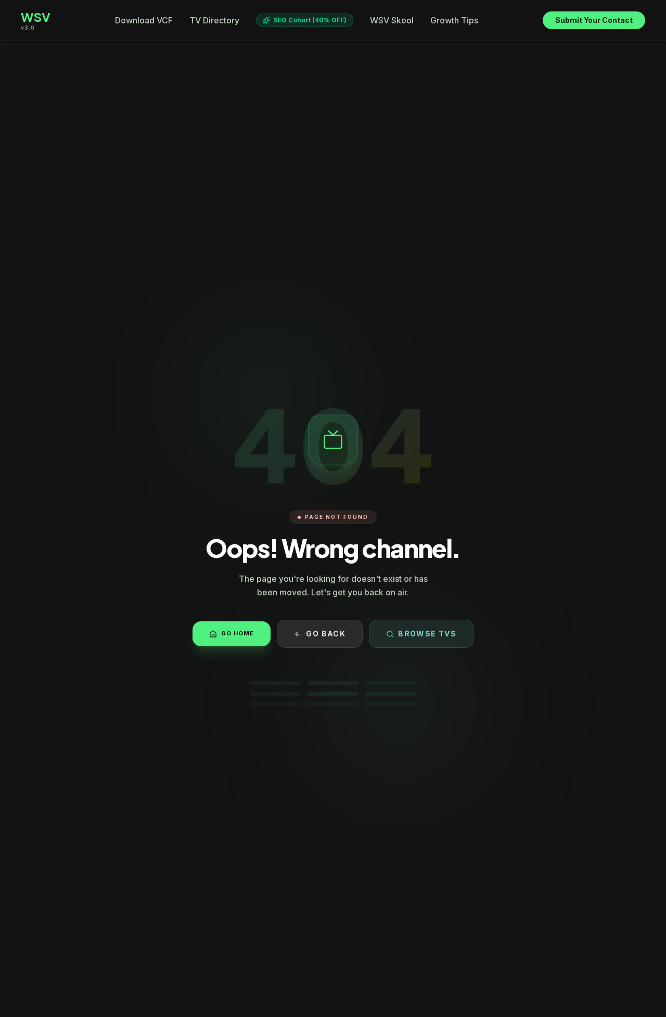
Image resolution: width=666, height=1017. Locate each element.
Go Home (237, 633)
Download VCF (144, 20)
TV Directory (214, 20)
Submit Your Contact (594, 20)
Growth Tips (454, 20)
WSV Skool (392, 20)
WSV (35, 16)
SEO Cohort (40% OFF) (310, 20)
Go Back (325, 633)
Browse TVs (427, 633)
